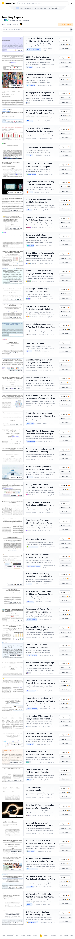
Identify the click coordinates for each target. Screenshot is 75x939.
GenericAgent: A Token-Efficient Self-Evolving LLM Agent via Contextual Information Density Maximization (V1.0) (39, 610)
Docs (72, 935)
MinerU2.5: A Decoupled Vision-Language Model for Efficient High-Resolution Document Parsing (40, 272)
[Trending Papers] (21, 24)
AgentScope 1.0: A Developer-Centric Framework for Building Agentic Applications (39, 307)
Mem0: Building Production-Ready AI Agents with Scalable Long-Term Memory (40, 325)
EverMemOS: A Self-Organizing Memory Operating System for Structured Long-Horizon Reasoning (39, 628)
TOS (17, 935)
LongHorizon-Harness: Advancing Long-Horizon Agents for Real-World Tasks (40, 183)
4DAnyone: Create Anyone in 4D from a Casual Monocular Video (39, 76)
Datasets (53, 935)
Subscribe (55, 8)
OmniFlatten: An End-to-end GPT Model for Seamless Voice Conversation (38, 521)
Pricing (66, 935)
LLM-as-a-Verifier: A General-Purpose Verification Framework (39, 129)
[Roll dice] (71, 29)
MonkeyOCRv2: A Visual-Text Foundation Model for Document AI (40, 842)
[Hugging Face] (40, 935)
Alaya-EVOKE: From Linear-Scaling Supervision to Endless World (40, 806)
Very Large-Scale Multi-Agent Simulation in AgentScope (38, 289)
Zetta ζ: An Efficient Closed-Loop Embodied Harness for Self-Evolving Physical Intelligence (40, 486)
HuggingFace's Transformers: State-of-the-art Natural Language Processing (40, 681)
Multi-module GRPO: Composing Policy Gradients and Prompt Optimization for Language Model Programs (40, 717)
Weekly (9, 24)
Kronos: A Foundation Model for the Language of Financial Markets (40, 396)
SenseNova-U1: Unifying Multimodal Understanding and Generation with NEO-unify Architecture (39, 236)
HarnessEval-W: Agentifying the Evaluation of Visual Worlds (39, 574)
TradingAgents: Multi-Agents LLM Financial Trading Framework (40, 94)
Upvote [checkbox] (65, 40)
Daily (3, 24)
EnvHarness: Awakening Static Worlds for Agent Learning (38, 200)
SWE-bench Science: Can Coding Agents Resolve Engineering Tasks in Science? (40, 877)
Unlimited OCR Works (35, 343)
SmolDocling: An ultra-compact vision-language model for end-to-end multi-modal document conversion (40, 414)
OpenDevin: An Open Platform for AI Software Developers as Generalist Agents (38, 218)
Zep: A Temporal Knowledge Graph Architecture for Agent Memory (40, 664)
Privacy (23, 935)
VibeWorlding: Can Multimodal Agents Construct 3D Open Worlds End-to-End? (40, 895)
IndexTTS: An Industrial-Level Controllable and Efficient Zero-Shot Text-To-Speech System (39, 503)
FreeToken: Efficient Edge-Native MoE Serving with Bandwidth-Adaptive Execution (39, 39)
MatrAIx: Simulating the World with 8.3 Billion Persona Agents (39, 467)
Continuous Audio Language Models (33, 788)
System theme (8, 935)
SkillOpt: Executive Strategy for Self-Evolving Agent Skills (38, 913)
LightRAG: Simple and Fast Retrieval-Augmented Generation (40, 824)
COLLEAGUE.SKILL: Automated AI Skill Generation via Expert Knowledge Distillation (39, 165)
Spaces (60, 935)
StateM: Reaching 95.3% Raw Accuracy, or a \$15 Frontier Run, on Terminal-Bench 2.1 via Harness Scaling (40, 379)
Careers (35, 935)
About (29, 935)
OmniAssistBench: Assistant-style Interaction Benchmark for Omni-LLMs (40, 699)
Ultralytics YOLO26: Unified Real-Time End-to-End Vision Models (39, 735)
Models (46, 935)
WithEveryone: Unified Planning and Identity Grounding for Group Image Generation (40, 860)
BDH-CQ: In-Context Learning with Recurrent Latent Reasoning (40, 58)
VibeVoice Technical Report (37, 539)
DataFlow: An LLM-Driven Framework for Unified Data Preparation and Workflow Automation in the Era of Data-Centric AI (38, 646)
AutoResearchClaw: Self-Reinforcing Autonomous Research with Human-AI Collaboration (40, 753)
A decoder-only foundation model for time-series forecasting (40, 450)
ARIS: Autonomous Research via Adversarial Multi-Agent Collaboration (38, 556)
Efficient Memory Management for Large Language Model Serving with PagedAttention (40, 254)
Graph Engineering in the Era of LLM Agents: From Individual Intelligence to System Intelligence (40, 361)
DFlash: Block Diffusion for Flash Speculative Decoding (37, 770)
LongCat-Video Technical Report (39, 147)
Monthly (15, 24)
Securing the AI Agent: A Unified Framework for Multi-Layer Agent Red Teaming (40, 111)
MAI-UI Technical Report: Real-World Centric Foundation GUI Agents (38, 592)
